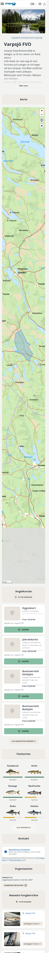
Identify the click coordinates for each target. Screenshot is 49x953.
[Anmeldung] (44, 4)
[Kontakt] (23, 838)
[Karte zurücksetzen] (42, 120)
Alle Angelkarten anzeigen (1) (24, 741)
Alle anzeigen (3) (23, 827)
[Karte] (23, 99)
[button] (42, 111)
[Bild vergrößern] (23, 21)
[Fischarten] (23, 754)
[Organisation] (23, 869)
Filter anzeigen (25, 597)
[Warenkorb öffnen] (39, 3)
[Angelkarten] (23, 594)
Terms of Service (15, 860)
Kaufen (25, 629)
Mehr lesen (23, 86)
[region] (23, 21)
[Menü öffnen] (2, 4)
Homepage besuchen (13, 885)
